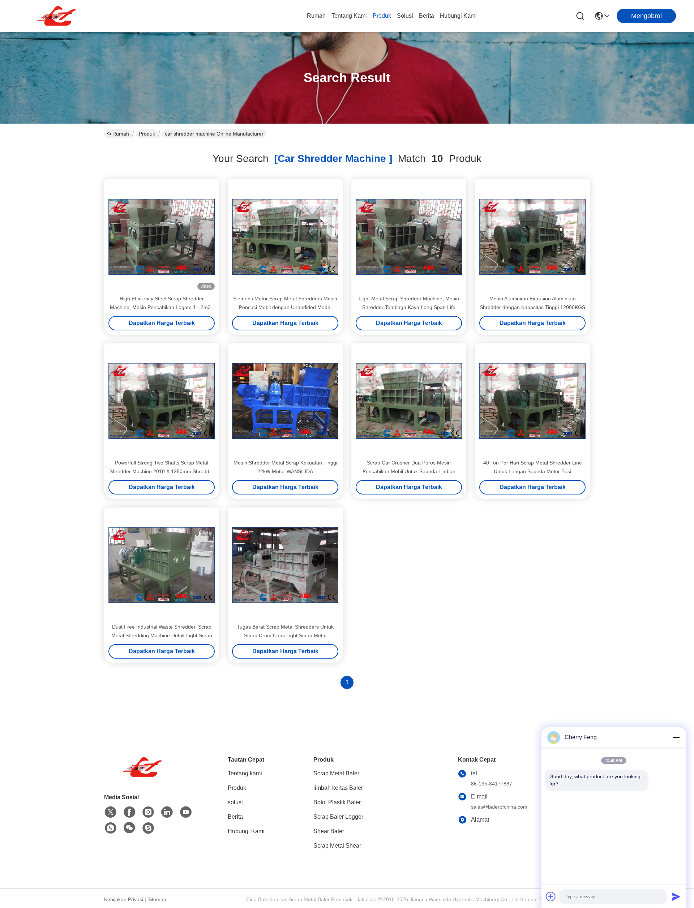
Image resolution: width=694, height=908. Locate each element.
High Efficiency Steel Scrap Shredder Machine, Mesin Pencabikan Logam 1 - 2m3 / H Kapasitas (162, 307)
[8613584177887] (110, 828)
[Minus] (676, 737)
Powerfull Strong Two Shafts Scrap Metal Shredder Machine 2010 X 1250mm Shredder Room (162, 471)
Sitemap (156, 899)
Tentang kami (349, 16)
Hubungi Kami (458, 16)
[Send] (676, 896)
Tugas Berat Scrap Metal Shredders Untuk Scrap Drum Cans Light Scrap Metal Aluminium (285, 635)
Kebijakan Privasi (123, 899)
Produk (382, 16)
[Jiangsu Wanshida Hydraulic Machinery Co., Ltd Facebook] (129, 812)
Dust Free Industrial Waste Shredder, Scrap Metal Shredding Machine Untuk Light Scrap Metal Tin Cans (161, 635)
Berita (426, 16)
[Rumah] (144, 776)
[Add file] (551, 896)
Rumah (316, 16)
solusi (405, 16)
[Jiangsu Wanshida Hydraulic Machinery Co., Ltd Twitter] (110, 812)
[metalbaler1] (148, 828)
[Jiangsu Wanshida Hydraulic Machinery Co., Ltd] (58, 16)
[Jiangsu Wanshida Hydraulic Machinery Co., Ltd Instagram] (148, 812)
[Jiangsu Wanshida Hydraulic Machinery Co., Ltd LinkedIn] (167, 812)
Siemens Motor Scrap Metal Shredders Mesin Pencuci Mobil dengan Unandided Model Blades (285, 307)
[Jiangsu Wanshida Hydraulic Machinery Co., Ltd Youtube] (185, 812)
